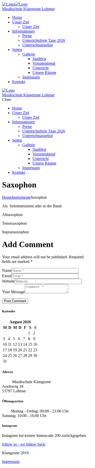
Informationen (23, 31)
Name (7, 270)
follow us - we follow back (23, 444)
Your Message (13, 292)
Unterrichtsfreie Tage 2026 (43, 40)
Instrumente (21, 197)
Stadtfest (39, 59)
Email (6, 276)
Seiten (17, 49)
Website (8, 281)
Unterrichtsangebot (37, 45)
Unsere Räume (44, 72)
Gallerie (28, 54)
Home (17, 17)
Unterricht (40, 68)
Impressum (31, 77)
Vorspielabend (43, 63)
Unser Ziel (20, 22)
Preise (27, 36)
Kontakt (18, 81)
